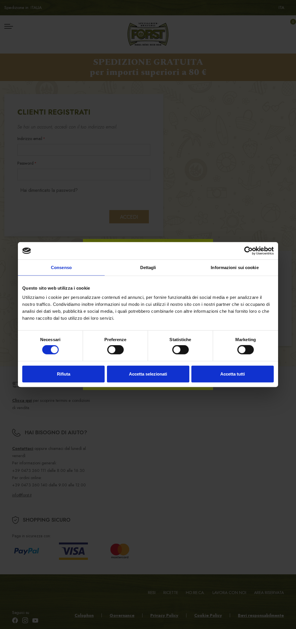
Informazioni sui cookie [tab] (234, 267)
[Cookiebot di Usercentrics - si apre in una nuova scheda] (248, 251)
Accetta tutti (232, 373)
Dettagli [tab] (148, 267)
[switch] (115, 349)
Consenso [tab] (61, 267)
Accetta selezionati (148, 373)
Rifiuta (63, 373)
